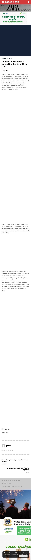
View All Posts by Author (7, 450)
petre (6, 70)
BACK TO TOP (7, 483)
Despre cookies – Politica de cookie (12, 486)
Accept (23, 556)
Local (3, 438)
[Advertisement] (15, 40)
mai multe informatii (13, 556)
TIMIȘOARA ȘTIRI (11, 2)
